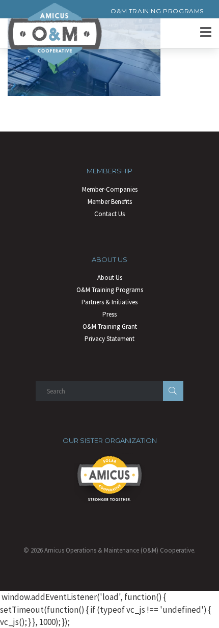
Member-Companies (110, 189)
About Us (109, 277)
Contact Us (109, 214)
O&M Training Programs (157, 11)
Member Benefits (110, 201)
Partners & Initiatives (109, 302)
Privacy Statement (109, 338)
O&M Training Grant (110, 326)
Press (109, 314)
